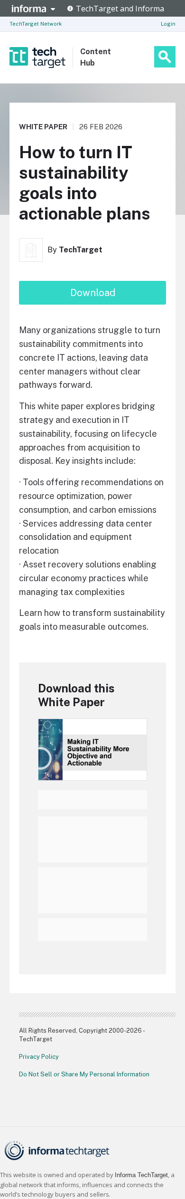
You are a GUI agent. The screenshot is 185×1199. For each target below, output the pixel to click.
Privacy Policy (39, 1056)
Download (92, 292)
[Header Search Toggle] (165, 56)
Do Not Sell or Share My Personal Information (84, 1074)
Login (168, 24)
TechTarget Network (35, 24)
